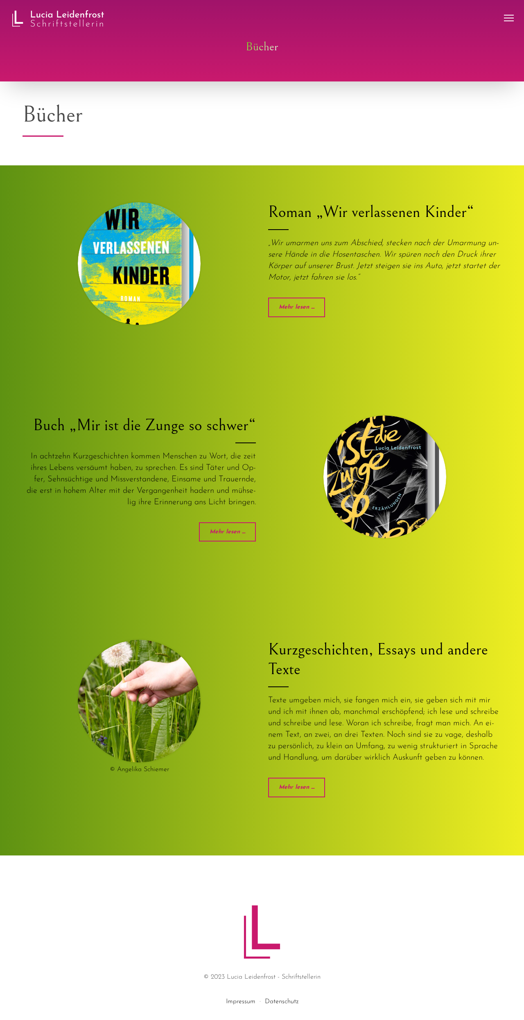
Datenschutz (281, 1001)
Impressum (240, 1001)
